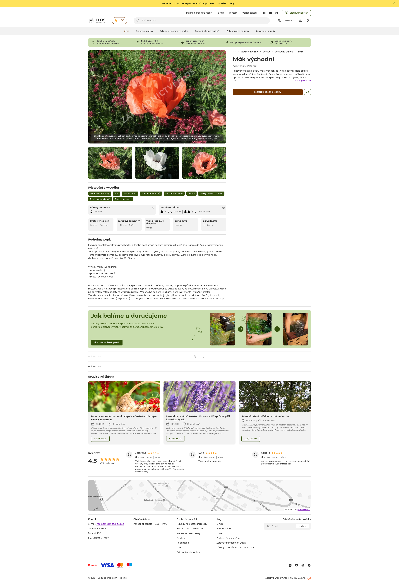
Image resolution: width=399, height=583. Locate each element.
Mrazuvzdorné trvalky (99, 193)
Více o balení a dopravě (106, 342)
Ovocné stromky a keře (207, 31)
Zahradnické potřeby (238, 31)
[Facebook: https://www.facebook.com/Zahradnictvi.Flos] (309, 565)
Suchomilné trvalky (174, 193)
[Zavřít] (394, 3)
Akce (126, 31)
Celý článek (100, 439)
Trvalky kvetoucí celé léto (211, 193)
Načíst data (146, 356)
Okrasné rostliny (144, 31)
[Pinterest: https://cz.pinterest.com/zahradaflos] (303, 565)
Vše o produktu (303, 81)
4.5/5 (122, 20)
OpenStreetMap (304, 509)
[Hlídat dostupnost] (307, 92)
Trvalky (191, 193)
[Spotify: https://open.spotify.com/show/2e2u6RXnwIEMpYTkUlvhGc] (277, 13)
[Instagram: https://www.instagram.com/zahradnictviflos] (264, 13)
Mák (116, 193)
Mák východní (130, 193)
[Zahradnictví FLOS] (96, 20)
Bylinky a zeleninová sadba (174, 31)
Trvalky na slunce (123, 199)
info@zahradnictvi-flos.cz (110, 524)
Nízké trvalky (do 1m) (151, 193)
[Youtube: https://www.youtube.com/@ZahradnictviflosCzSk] (270, 13)
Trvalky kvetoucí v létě (100, 199)
